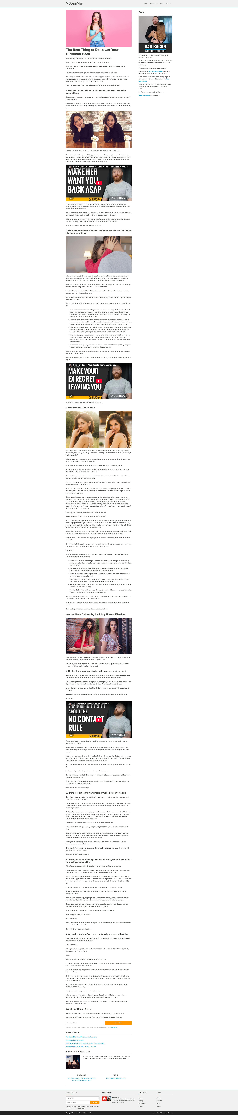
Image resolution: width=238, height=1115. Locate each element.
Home (146, 3)
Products (154, 3)
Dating (140, 1098)
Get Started (94, 1103)
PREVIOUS (81, 1075)
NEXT (116, 1075)
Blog (168, 3)
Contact (159, 1106)
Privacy (153, 1113)
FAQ (161, 3)
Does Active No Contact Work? (116, 1078)
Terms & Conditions (162, 1113)
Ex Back (141, 1106)
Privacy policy (113, 1027)
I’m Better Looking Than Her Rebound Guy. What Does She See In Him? (81, 1079)
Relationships (142, 1103)
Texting (141, 1101)
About (158, 1098)
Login (158, 1103)
